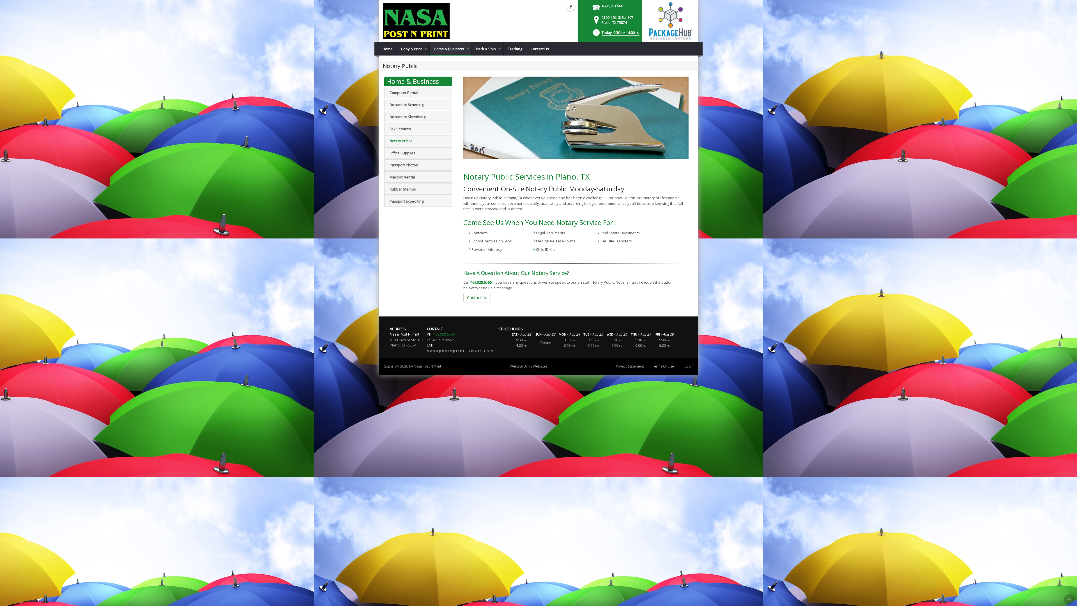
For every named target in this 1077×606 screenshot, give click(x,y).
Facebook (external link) (571, 7)
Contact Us (477, 297)
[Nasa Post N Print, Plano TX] (416, 21)
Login (689, 366)
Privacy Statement (630, 366)
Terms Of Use (663, 366)
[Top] (1069, 599)
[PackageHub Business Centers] (670, 20)
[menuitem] (388, 49)
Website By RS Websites (528, 366)
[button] (615, 34)
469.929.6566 (612, 6)
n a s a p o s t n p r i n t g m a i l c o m (460, 350)
